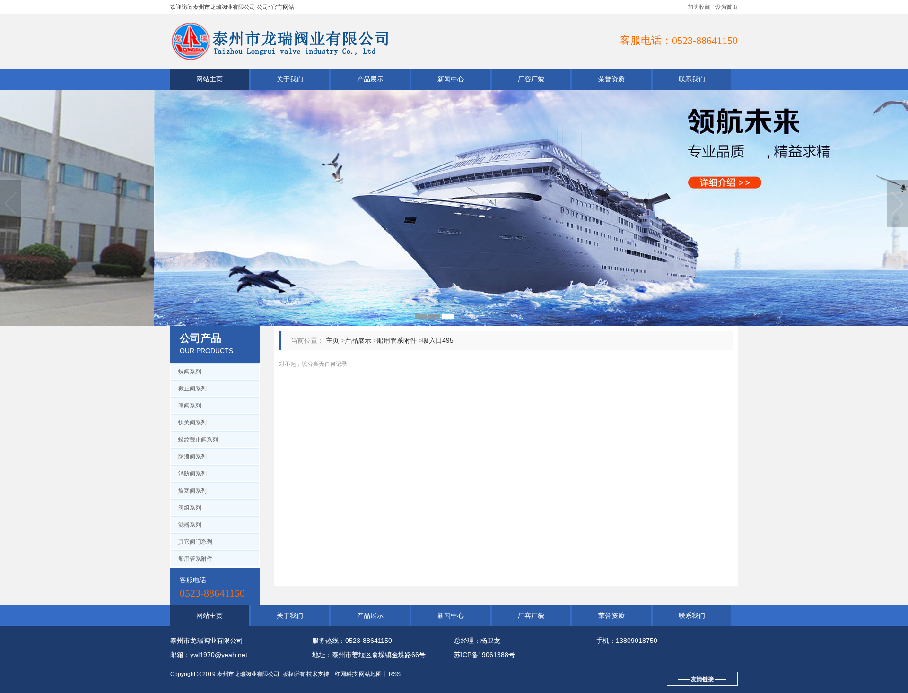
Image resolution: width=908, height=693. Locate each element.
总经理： (467, 640)
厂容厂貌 (531, 79)
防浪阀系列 (192, 456)
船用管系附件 (195, 558)
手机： (606, 640)
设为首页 (726, 7)
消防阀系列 (192, 473)
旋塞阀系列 (192, 490)
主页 (332, 340)
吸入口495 (438, 340)
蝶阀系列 (189, 371)
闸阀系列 (189, 405)
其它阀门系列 (195, 541)
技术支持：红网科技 (332, 674)
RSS (394, 674)
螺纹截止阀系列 (198, 439)
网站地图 (370, 674)
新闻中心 (450, 79)
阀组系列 (189, 507)
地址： (322, 654)
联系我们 (692, 79)
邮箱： (180, 654)
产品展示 (370, 79)
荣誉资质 (611, 79)
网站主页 (209, 79)
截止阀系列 (192, 388)
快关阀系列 (192, 422)
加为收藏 (699, 7)
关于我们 (290, 79)
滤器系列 (189, 524)
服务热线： (328, 640)
